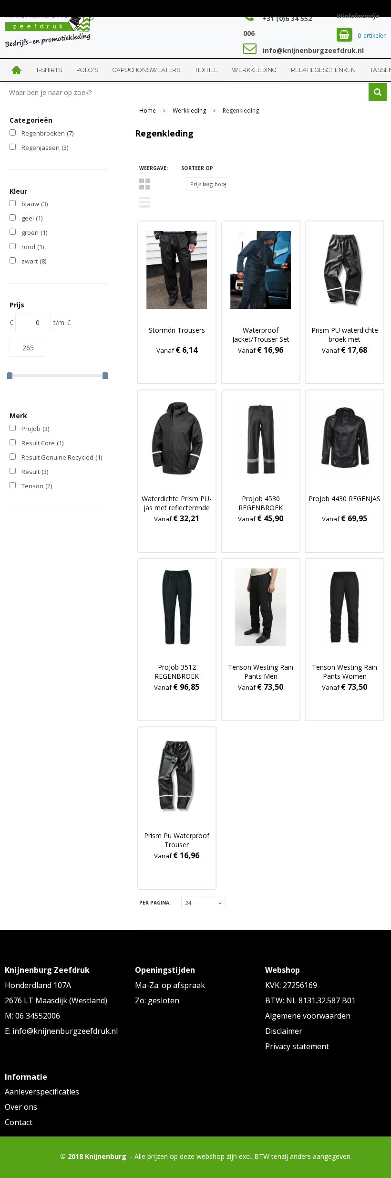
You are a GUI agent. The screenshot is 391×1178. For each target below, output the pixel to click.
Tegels (144, 184)
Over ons (21, 1107)
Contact (18, 1122)
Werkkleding (254, 70)
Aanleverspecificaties (42, 1091)
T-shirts (49, 70)
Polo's (87, 70)
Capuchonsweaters (146, 70)
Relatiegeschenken (323, 70)
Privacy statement (297, 1046)
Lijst (144, 202)
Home (17, 70)
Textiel (206, 70)
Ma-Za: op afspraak (170, 985)
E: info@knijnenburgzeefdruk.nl (61, 1031)
